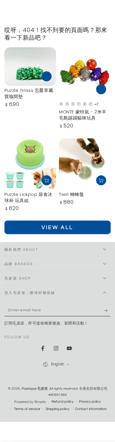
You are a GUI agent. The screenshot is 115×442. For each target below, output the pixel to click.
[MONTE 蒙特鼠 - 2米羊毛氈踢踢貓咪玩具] (85, 73)
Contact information (91, 409)
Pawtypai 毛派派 (35, 389)
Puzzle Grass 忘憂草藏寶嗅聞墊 (28, 93)
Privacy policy (90, 402)
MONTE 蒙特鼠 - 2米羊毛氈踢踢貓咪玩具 (82, 115)
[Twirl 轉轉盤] (85, 164)
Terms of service (27, 409)
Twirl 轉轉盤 (71, 194)
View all (57, 227)
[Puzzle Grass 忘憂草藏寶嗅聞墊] (30, 66)
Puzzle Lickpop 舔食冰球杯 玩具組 (28, 197)
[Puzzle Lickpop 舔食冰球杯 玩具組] (30, 164)
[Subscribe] (107, 310)
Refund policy (62, 402)
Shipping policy (57, 409)
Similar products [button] (47, 76)
